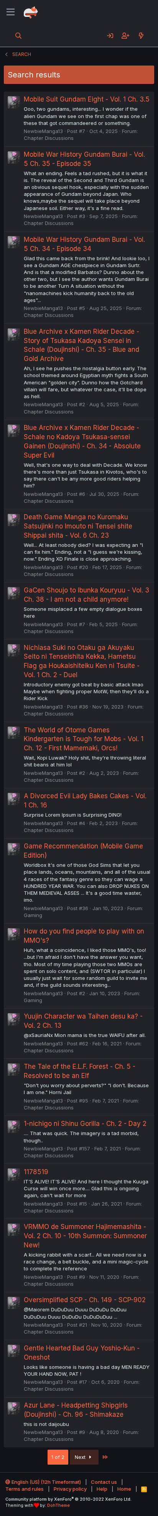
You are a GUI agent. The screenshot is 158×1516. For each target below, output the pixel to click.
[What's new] (141, 36)
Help (102, 1489)
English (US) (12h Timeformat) (45, 1482)
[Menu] (11, 12)
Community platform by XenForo (68, 1499)
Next (81, 1457)
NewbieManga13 (43, 131)
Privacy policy (70, 1489)
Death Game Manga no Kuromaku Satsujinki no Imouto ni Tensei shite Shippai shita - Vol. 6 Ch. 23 (78, 526)
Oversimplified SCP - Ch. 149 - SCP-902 (85, 1300)
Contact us (104, 1482)
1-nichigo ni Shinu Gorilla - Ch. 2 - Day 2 (85, 1123)
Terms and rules (24, 1489)
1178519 (36, 1172)
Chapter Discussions (49, 138)
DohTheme (58, 1505)
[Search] (18, 36)
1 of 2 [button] (57, 1457)
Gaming (33, 915)
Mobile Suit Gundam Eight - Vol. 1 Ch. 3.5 (87, 99)
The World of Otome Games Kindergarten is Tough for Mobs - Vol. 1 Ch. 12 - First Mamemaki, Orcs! (83, 739)
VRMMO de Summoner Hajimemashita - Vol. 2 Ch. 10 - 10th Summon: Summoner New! (85, 1236)
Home (124, 1489)
